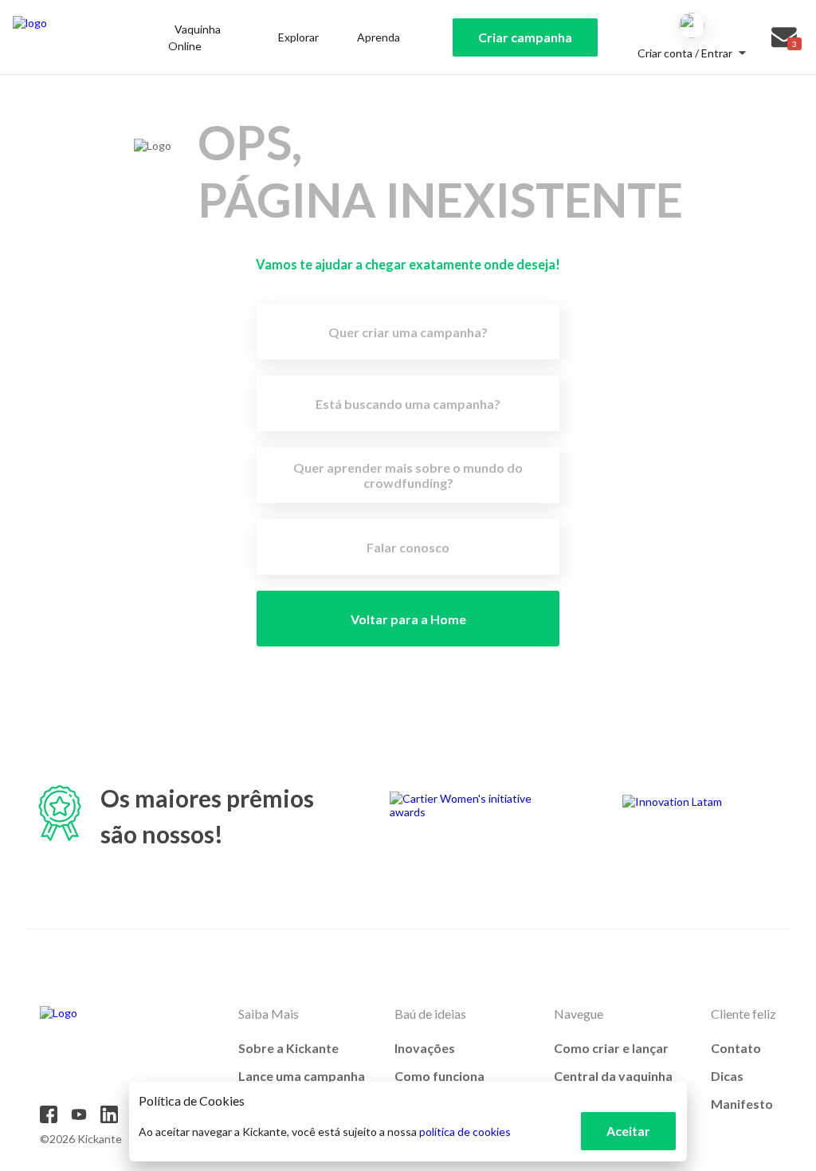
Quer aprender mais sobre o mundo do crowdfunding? (408, 475)
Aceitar (628, 1130)
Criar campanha (525, 37)
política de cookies (465, 1131)
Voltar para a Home (408, 619)
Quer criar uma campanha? (408, 332)
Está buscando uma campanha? (408, 403)
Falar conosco (408, 547)
